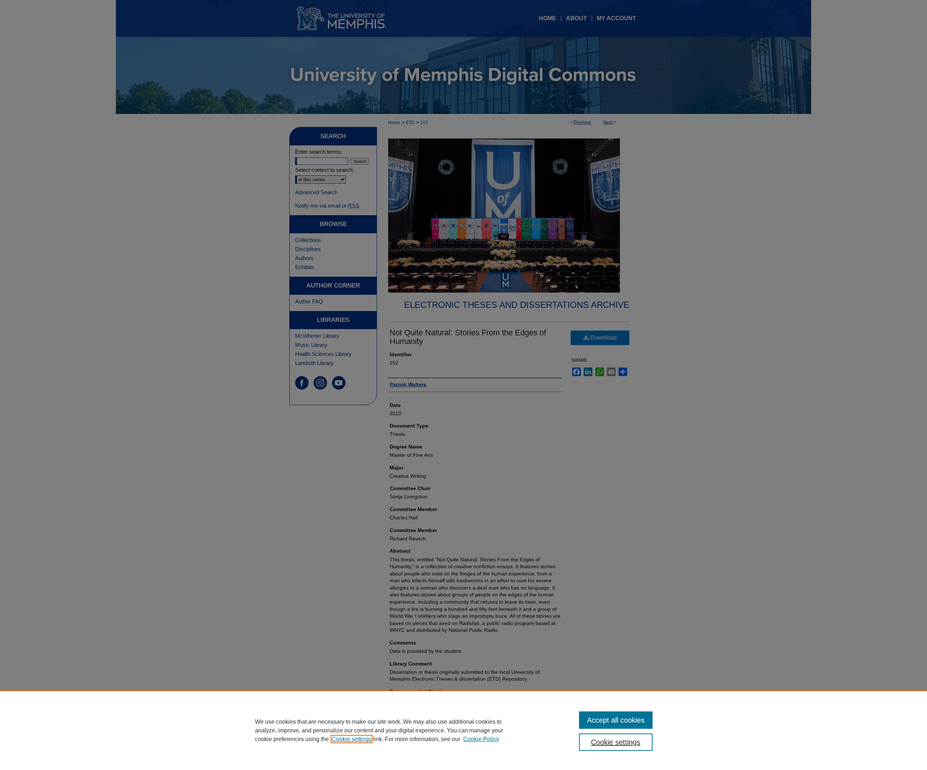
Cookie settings (352, 739)
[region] (463, 730)
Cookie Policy (481, 739)
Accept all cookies (616, 720)
